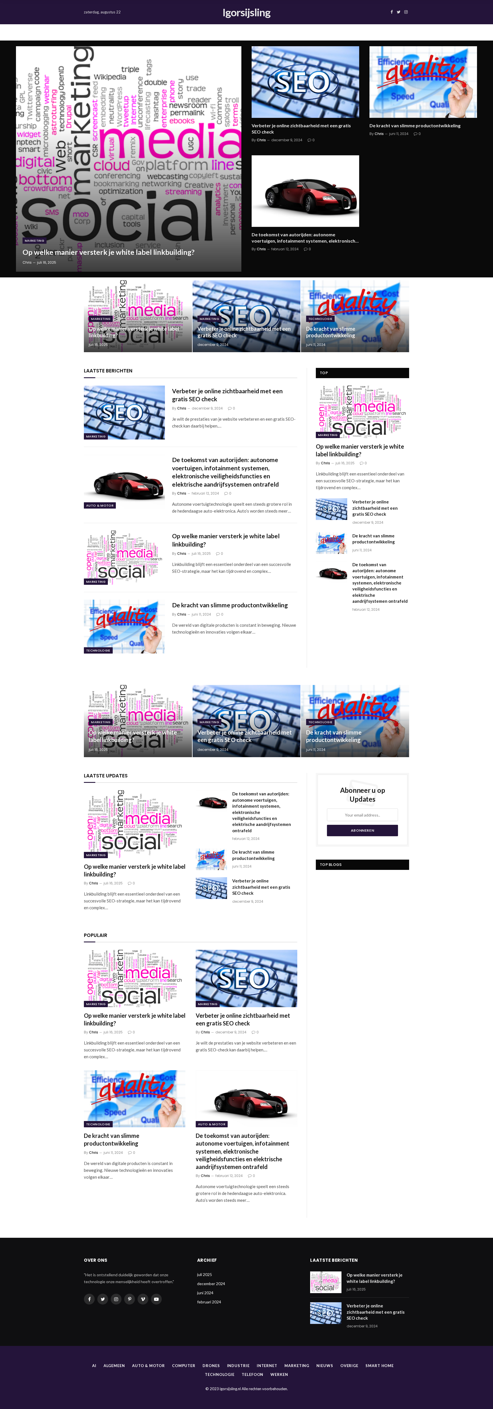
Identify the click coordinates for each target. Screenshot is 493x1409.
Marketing (34, 240)
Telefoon (252, 1374)
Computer (183, 1365)
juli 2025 (204, 1274)
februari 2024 (209, 1301)
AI (94, 1365)
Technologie (320, 319)
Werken (279, 1374)
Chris (27, 262)
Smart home (379, 1365)
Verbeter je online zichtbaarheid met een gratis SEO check (301, 128)
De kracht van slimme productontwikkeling (414, 125)
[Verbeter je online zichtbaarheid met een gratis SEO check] (305, 82)
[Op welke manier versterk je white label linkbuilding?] (128, 159)
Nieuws (324, 1365)
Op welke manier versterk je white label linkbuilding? (109, 252)
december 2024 (211, 1283)
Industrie (238, 1365)
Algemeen (114, 1365)
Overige (349, 1365)
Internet (267, 1365)
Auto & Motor (100, 505)
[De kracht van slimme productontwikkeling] (423, 82)
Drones (211, 1365)
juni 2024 (205, 1292)
